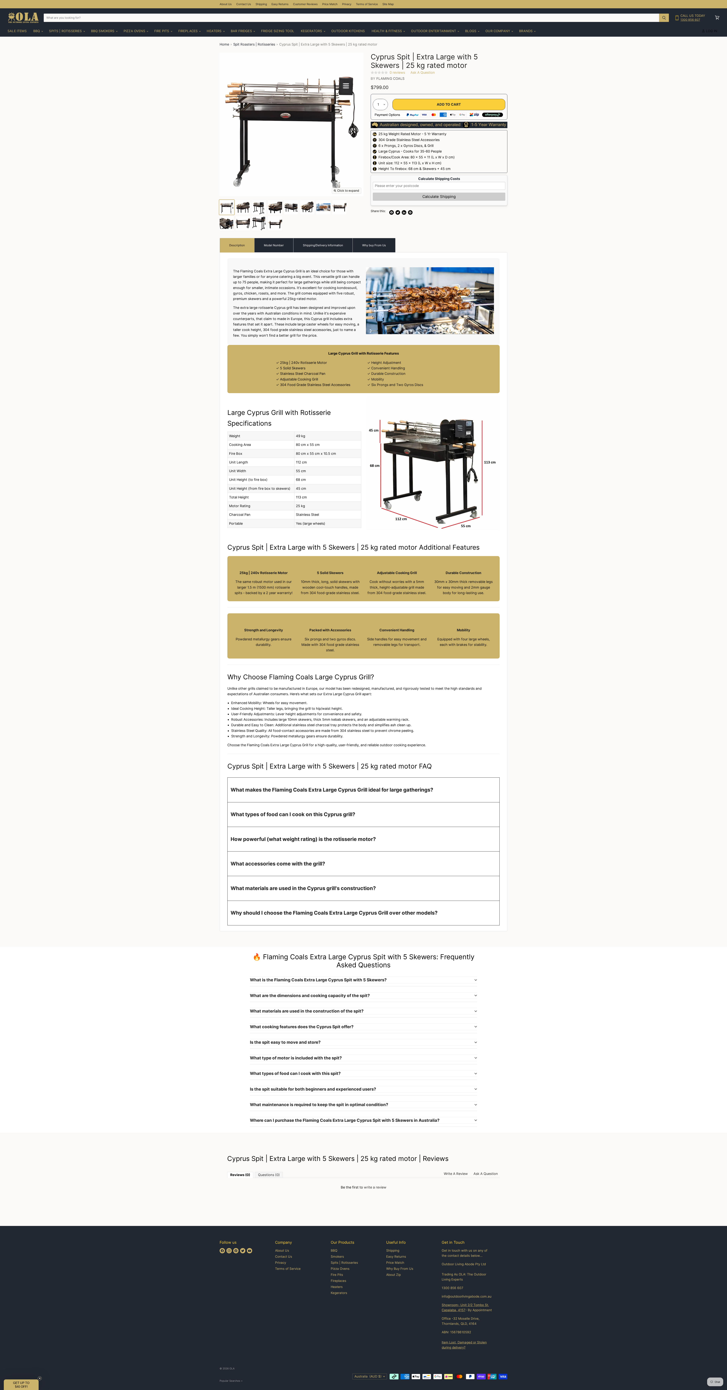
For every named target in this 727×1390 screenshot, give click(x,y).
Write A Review (456, 1174)
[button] (21, 1384)
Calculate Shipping (439, 196)
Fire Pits (162, 31)
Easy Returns (280, 4)
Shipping (261, 4)
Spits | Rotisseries (66, 31)
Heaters (214, 31)
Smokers (337, 1256)
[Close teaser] (40, 1378)
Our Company (498, 31)
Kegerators (312, 31)
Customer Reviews (305, 4)
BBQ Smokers (103, 31)
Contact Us (243, 4)
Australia (368, 1376)
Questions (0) (269, 1175)
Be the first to (363, 1187)
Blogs (471, 31)
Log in (711, 31)
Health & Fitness (387, 31)
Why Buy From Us (399, 1269)
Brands (526, 31)
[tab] (237, 245)
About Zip (393, 1275)
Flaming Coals (390, 79)
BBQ (37, 31)
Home (224, 44)
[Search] (664, 17)
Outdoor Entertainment (434, 31)
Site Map (388, 4)
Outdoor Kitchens (348, 31)
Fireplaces (188, 31)
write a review (375, 1187)
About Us (226, 4)
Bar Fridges (242, 31)
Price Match (330, 4)
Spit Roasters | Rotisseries (254, 44)
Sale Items (17, 31)
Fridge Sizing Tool (277, 31)
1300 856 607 (690, 20)
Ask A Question (485, 1174)
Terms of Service (367, 4)
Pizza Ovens (135, 31)
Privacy (346, 4)
